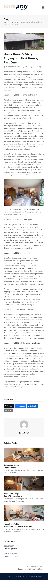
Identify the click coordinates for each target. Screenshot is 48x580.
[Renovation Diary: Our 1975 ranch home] (24, 483)
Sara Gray (28, 67)
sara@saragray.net (17, 387)
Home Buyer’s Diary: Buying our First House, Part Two (18, 525)
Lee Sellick (26, 263)
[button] (43, 7)
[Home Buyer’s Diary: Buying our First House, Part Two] (24, 513)
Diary (39, 67)
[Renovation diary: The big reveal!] (24, 454)
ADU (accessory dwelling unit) (28, 131)
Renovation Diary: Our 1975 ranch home (13, 494)
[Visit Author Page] (24, 424)
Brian (14, 353)
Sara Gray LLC (22, 576)
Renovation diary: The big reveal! (11, 466)
